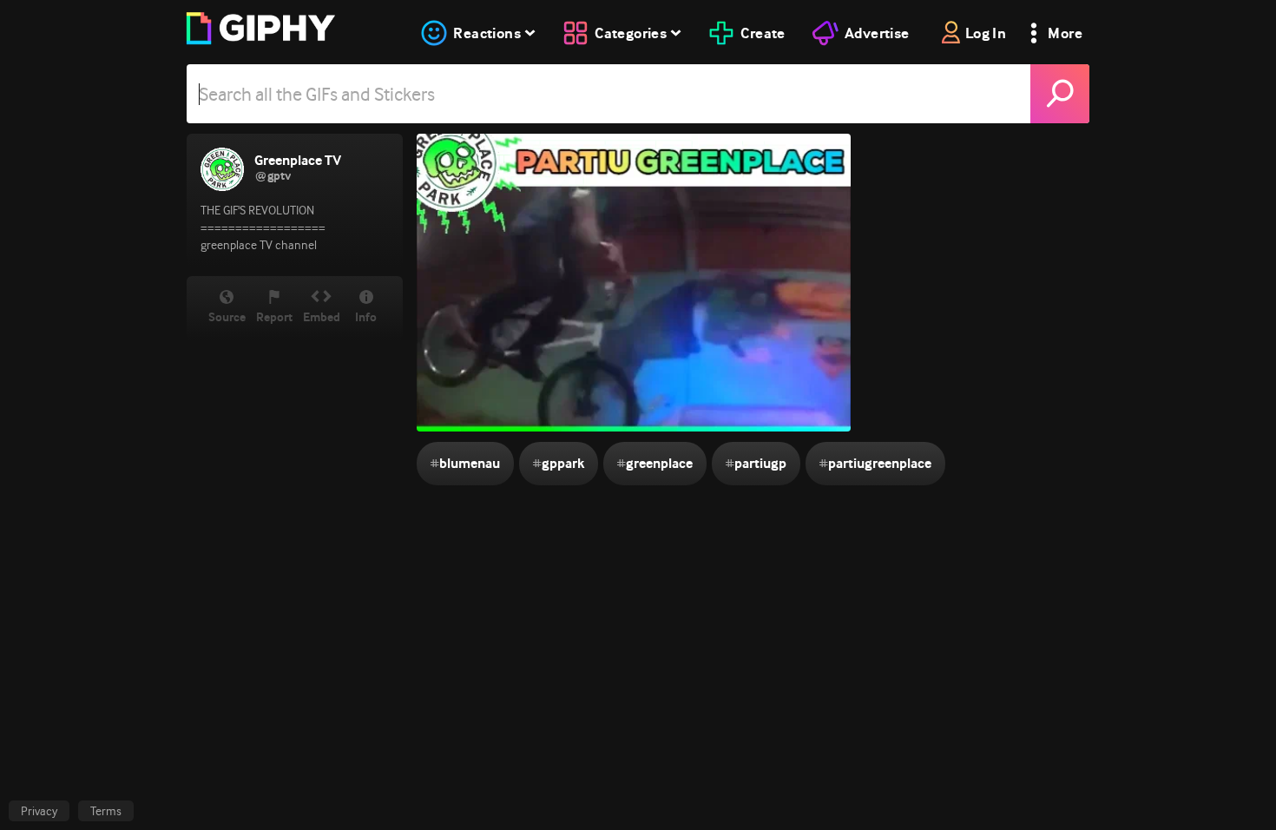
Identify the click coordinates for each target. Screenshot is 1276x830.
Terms (106, 811)
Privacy (39, 811)
